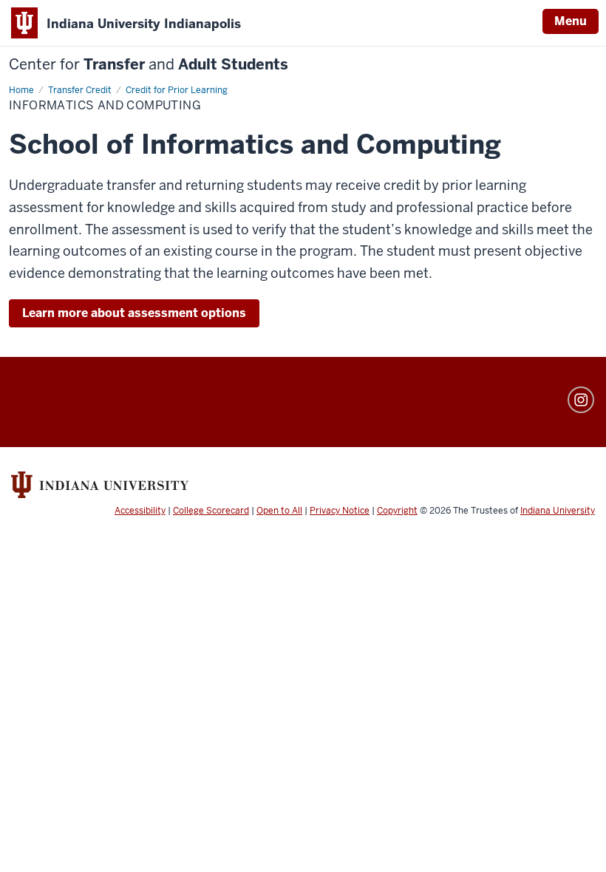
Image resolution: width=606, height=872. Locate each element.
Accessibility (140, 511)
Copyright (397, 511)
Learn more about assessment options (134, 313)
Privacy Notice (340, 511)
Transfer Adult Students (148, 64)
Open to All (279, 511)
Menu (570, 21)
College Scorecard (211, 511)
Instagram (581, 399)
